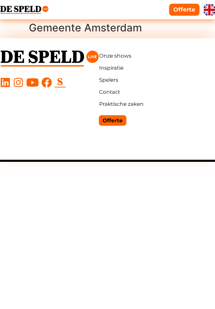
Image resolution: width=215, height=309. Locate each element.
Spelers (108, 80)
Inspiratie (111, 68)
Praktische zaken (121, 104)
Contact (109, 92)
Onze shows (115, 56)
